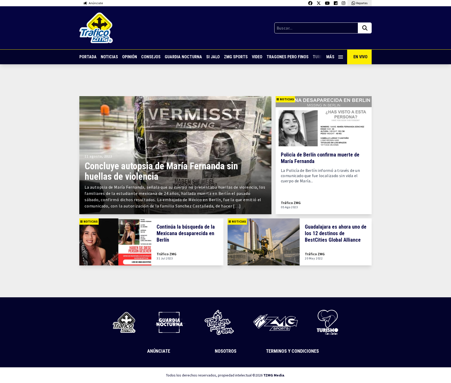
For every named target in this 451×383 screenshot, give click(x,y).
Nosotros (225, 351)
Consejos (151, 56)
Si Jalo (213, 56)
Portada (88, 56)
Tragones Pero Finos (287, 56)
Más (330, 56)
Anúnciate (158, 351)
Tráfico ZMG (291, 203)
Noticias (109, 56)
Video (257, 56)
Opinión (129, 56)
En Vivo (360, 56)
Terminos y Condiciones (292, 351)
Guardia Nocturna (183, 56)
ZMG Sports (236, 56)
